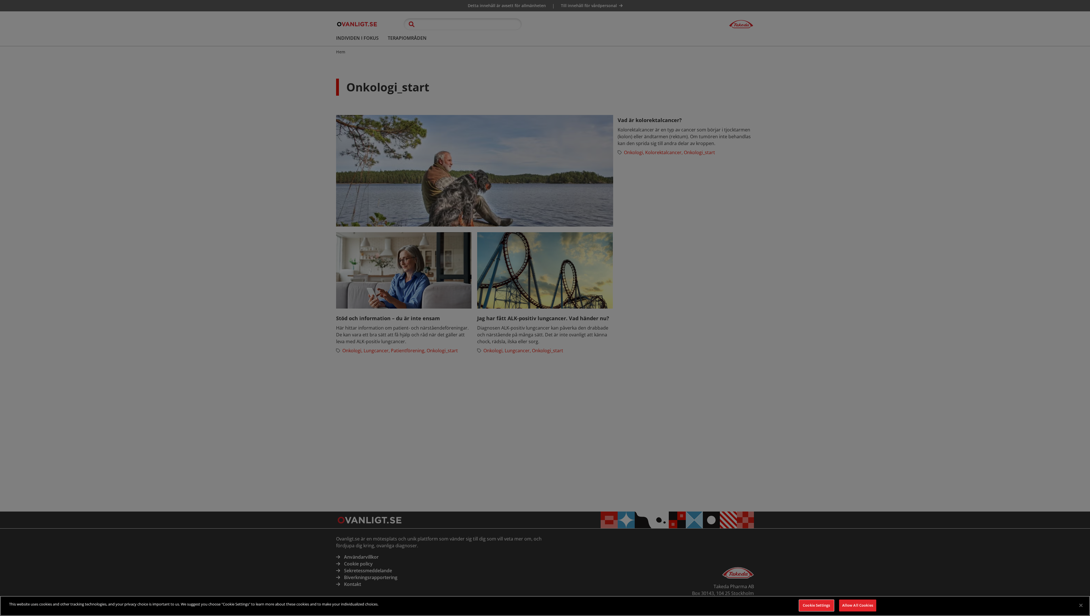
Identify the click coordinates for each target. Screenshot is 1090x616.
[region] (545, 606)
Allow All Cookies (857, 605)
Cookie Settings (816, 605)
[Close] (1081, 605)
